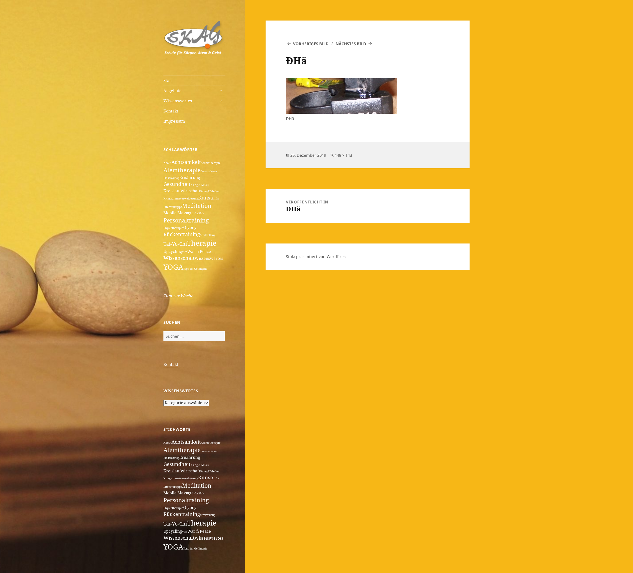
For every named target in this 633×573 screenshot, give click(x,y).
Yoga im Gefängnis (195, 268)
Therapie (201, 243)
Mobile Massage (178, 213)
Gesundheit (176, 184)
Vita (184, 252)
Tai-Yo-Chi (175, 244)
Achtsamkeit (186, 162)
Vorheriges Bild (311, 43)
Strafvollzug (207, 235)
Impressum (174, 121)
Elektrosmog (171, 178)
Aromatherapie (211, 163)
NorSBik (199, 213)
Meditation (196, 206)
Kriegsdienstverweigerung (180, 198)
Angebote (172, 90)
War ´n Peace (199, 251)
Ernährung (189, 177)
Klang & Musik (199, 185)
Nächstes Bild (351, 43)
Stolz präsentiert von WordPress (316, 256)
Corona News (209, 171)
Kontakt (170, 111)
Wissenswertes (177, 101)
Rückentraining (181, 234)
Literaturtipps (172, 207)
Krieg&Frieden (210, 191)
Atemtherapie (182, 170)
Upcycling (172, 251)
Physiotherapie (173, 228)
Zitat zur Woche (178, 296)
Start (168, 80)
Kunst (205, 197)
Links (215, 198)
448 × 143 (343, 155)
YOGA (173, 267)
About (167, 163)
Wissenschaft (179, 258)
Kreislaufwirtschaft (181, 191)
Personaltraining (186, 220)
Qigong (190, 227)
